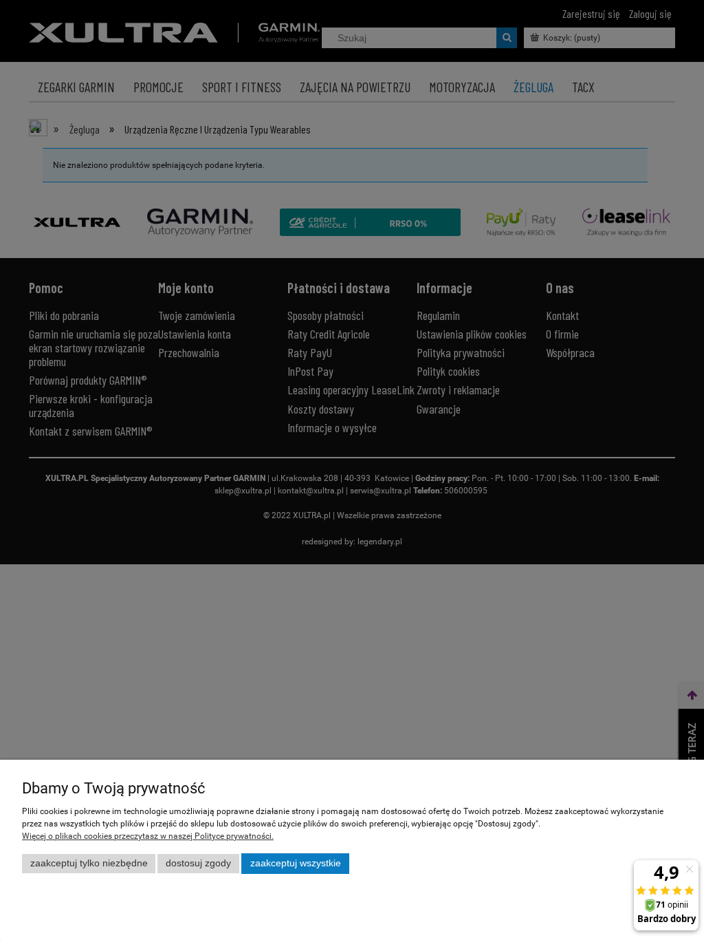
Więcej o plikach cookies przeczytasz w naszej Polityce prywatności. (148, 836)
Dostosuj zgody (198, 863)
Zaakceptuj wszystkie (295, 863)
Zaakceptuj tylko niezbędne (89, 863)
